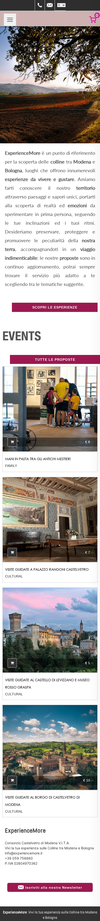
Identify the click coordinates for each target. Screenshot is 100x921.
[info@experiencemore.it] (50, 5)
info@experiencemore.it (23, 853)
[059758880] (40, 5)
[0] (91, 19)
